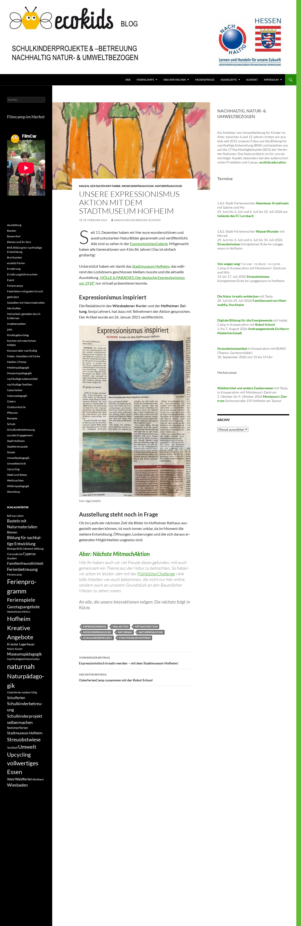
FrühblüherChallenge (156, 573)
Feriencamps (15, 285)
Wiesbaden (17, 784)
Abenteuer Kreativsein (272, 203)
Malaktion (120, 626)
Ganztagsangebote (23, 606)
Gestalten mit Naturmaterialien (26, 302)
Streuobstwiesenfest (232, 348)
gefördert (13, 297)
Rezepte (12, 418)
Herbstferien (14, 611)
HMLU (26, 611)
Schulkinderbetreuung (21, 429)
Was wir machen (174, 79)
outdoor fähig (29, 692)
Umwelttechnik (16, 463)
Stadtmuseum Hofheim (151, 266)
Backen (11, 230)
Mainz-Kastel (14, 648)
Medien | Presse (16, 362)
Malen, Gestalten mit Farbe (100, 186)
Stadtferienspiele (17, 446)
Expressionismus (94, 626)
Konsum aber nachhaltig (22, 350)
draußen (12, 558)
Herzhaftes (14, 308)
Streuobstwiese (24, 739)
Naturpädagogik (168, 186)
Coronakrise (14, 554)
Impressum (271, 79)
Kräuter (13, 644)
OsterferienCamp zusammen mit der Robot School (116, 677)
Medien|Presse (204, 79)
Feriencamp (14, 574)
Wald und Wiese (17, 475)
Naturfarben (15, 390)
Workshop (13, 491)
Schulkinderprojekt (97, 637)
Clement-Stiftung (33, 548)
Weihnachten (15, 480)
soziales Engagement (19, 435)
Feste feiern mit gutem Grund (25, 291)
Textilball (12, 747)
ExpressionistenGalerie (149, 243)
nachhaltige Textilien (19, 384)
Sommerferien (17, 728)
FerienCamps (145, 79)
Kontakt (252, 79)
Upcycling (13, 469)
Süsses (11, 452)
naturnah (125, 632)
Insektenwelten (16, 324)
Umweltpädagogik (18, 458)
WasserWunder (267, 231)
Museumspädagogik (138, 186)
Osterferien (14, 692)
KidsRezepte (229, 79)
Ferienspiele (21, 599)
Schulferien (16, 697)
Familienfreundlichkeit (25, 563)
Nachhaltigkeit (16, 659)
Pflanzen (12, 412)
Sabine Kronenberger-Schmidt (137, 220)
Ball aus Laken (15, 515)
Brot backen (14, 257)
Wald (11, 779)
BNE (128, 79)
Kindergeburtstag (18, 335)
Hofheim (18, 618)
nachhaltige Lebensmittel (22, 379)
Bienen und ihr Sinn (19, 242)
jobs (9, 329)
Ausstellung (14, 225)
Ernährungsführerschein (22, 274)
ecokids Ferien (16, 263)
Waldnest (38, 779)
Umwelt (27, 746)
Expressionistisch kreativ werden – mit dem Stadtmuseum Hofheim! (128, 660)
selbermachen (20, 722)
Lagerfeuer (27, 644)
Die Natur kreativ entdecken (238, 296)
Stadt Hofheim (16, 441)
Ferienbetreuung (22, 569)
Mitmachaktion (146, 626)
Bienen (12, 532)
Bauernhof (13, 236)
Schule (11, 424)
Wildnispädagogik (18, 486)
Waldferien (23, 779)
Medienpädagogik (18, 367)
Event (10, 280)
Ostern (11, 401)
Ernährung (13, 268)
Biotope (11, 548)
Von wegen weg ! (229, 264)
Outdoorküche (16, 407)
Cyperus (29, 554)
